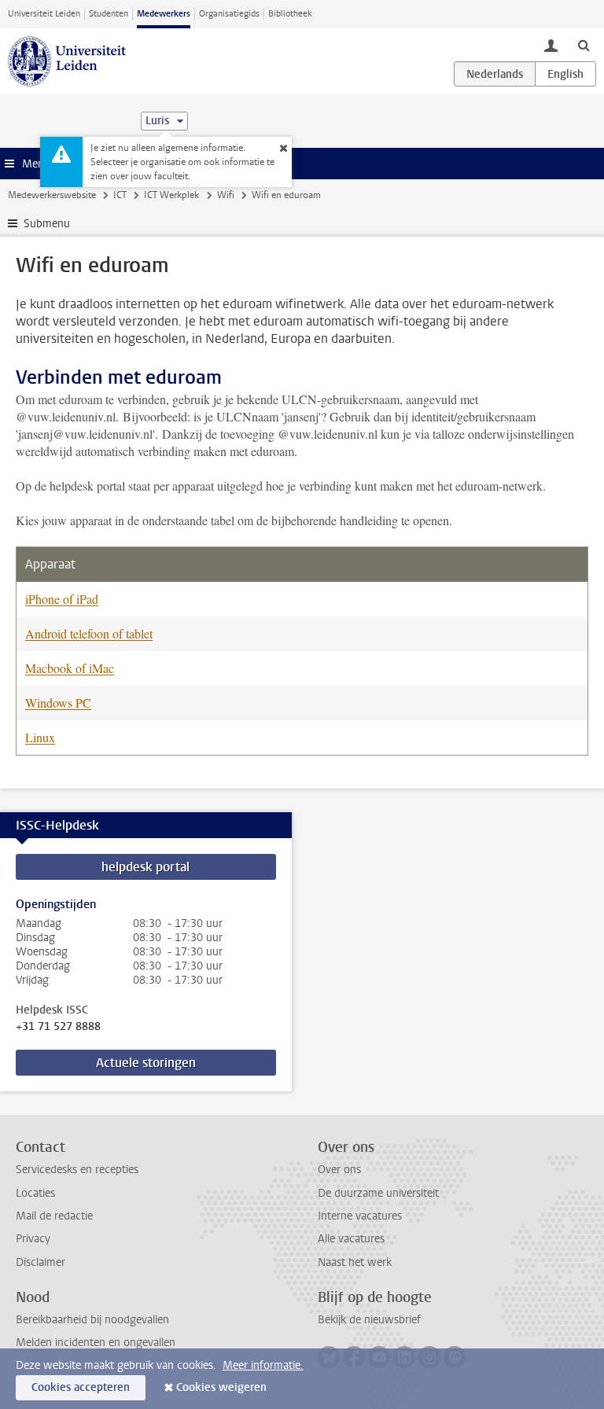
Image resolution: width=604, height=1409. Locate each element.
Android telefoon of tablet (89, 633)
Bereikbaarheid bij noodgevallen (92, 1319)
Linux (40, 737)
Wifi (225, 195)
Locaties (35, 1193)
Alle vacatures (351, 1238)
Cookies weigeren (221, 1387)
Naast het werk (355, 1262)
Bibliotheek (290, 14)
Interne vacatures (360, 1216)
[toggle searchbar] (583, 44)
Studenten (108, 14)
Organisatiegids (229, 14)
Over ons (339, 1169)
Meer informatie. (263, 1365)
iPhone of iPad (61, 598)
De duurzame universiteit (378, 1193)
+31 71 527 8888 (58, 1027)
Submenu (47, 223)
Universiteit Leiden (44, 14)
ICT (120, 195)
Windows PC (58, 702)
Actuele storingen (146, 1062)
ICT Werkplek (171, 195)
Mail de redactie (54, 1216)
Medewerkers (163, 14)
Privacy (33, 1238)
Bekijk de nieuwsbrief (369, 1319)
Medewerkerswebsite (52, 195)
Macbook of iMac (69, 668)
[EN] (565, 73)
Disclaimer (40, 1262)
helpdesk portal (145, 867)
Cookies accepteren (80, 1387)
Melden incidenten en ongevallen (95, 1342)
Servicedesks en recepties (77, 1169)
